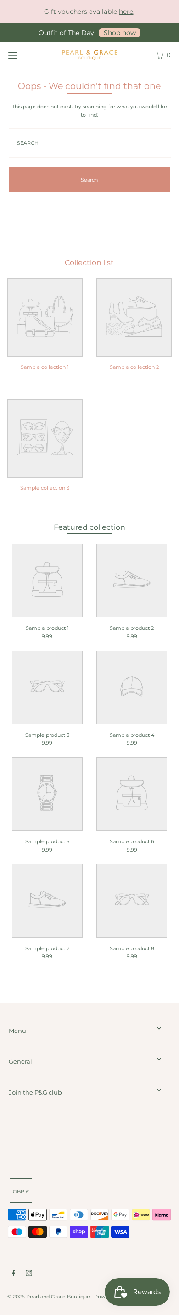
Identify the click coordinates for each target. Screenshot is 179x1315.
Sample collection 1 (45, 367)
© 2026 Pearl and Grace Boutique (48, 1296)
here (126, 11)
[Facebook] (14, 1274)
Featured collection (89, 527)
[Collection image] (45, 351)
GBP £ (21, 1191)
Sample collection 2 (134, 367)
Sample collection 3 (44, 488)
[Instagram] (29, 1274)
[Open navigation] (24, 54)
